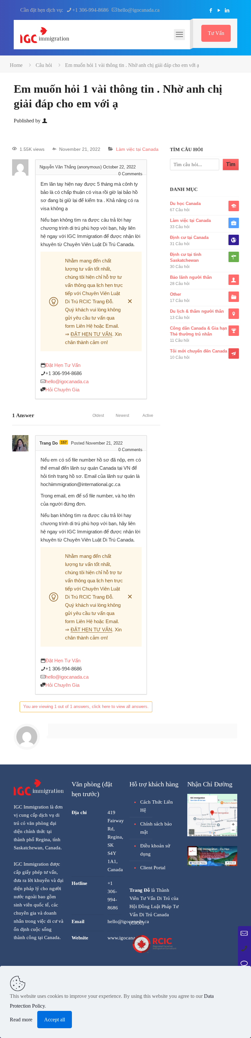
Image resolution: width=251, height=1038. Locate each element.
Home (16, 65)
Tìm (230, 164)
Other (175, 294)
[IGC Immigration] (44, 34)
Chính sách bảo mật (156, 828)
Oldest (98, 415)
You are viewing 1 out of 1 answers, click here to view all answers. (86, 706)
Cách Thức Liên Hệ (156, 806)
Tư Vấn (216, 33)
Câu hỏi (44, 65)
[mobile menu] (179, 34)
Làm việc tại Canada (137, 149)
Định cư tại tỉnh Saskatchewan (185, 257)
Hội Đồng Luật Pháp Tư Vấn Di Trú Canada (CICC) (153, 914)
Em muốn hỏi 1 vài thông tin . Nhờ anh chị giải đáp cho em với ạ (132, 65)
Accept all (54, 1019)
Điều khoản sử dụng (155, 850)
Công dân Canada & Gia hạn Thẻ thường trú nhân (198, 331)
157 (64, 442)
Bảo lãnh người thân (191, 277)
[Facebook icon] (210, 10)
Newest (122, 415)
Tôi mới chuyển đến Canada (198, 351)
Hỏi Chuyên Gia (62, 389)
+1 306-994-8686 (90, 10)
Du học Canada (185, 203)
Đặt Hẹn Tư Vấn (62, 365)
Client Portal (152, 867)
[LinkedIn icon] (227, 10)
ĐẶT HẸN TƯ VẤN (91, 334)
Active (147, 415)
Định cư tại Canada (189, 237)
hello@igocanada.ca (138, 10)
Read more (21, 1019)
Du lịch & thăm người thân (197, 311)
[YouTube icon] (218, 10)
